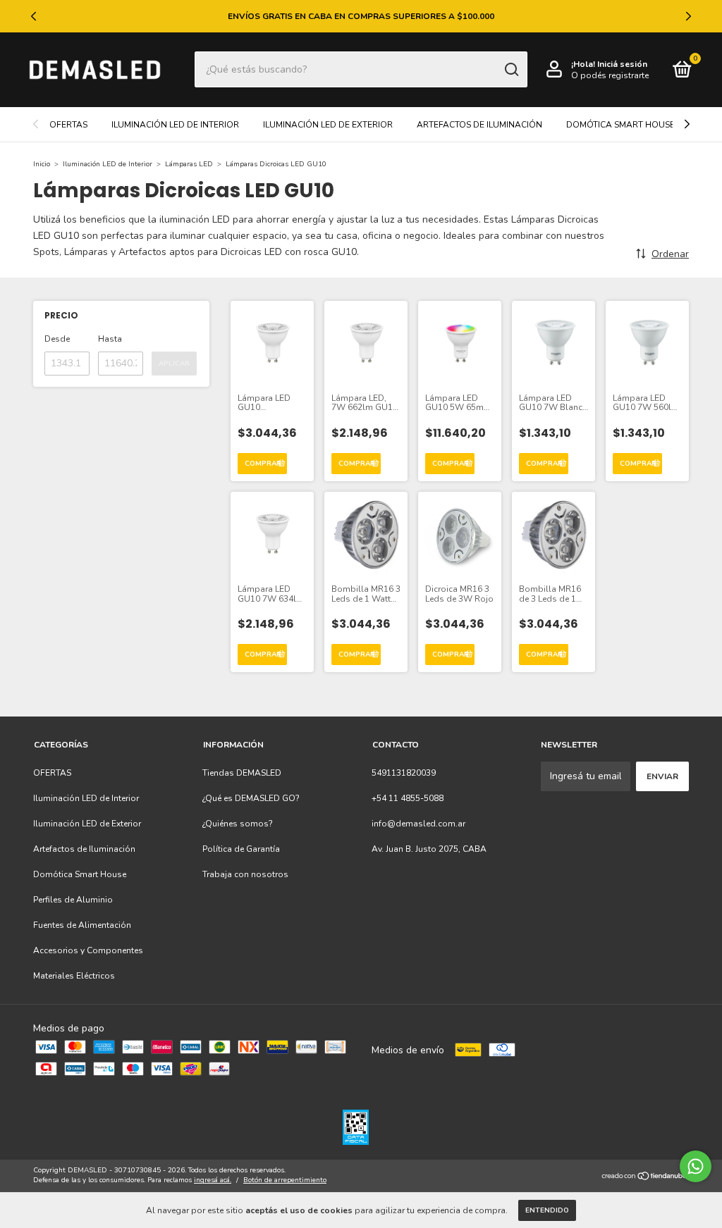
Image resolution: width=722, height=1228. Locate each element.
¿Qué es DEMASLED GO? (251, 798)
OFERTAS (68, 124)
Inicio (41, 164)
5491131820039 (404, 773)
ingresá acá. (212, 1180)
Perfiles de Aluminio (73, 899)
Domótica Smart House (620, 124)
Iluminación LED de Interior (175, 124)
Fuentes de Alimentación (82, 925)
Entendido (547, 1210)
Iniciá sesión (622, 64)
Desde (57, 339)
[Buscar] (510, 69)
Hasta (110, 339)
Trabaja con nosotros (245, 874)
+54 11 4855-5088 (407, 798)
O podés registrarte (610, 75)
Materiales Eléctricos (74, 975)
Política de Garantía (241, 849)
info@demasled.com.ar (418, 823)
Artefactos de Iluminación (479, 124)
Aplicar (174, 363)
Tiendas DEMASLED (241, 773)
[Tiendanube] (645, 1177)
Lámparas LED (189, 164)
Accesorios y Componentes (88, 950)
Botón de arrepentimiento (284, 1180)
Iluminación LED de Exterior (328, 124)
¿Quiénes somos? (237, 823)
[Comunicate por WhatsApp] (695, 1166)
